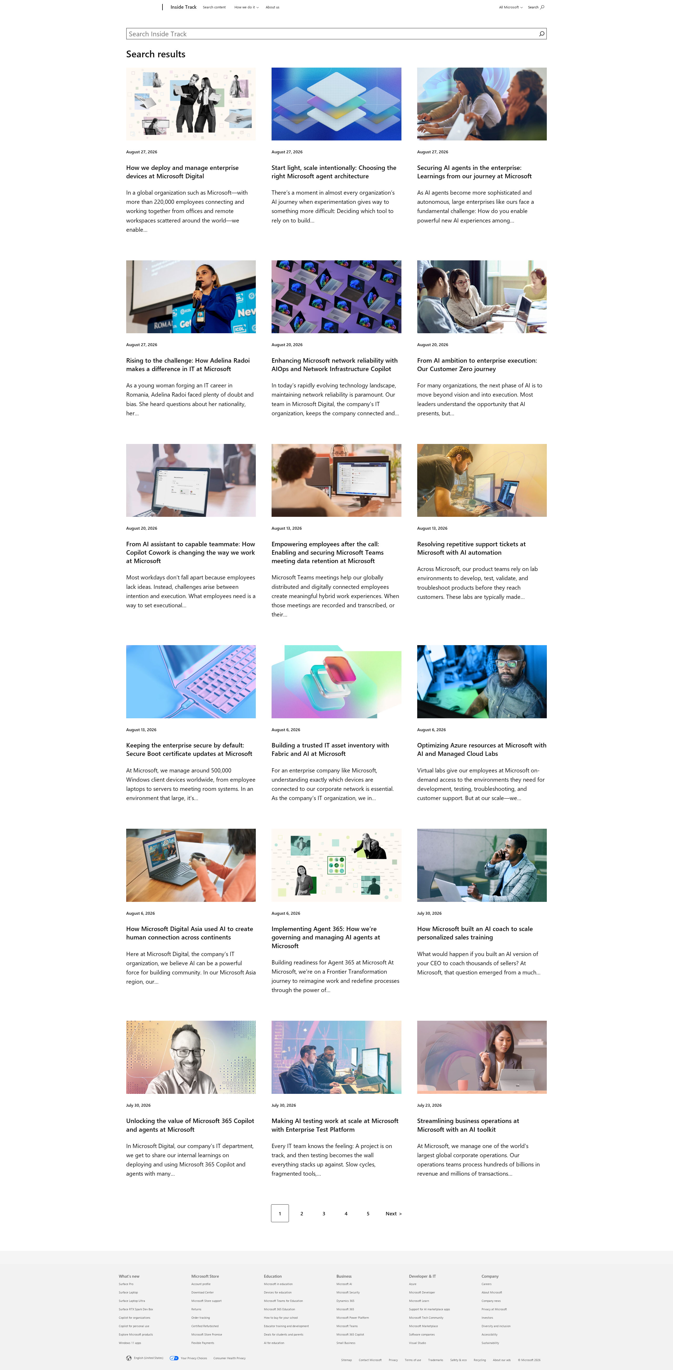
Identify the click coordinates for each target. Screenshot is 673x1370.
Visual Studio (417, 1343)
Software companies (422, 1334)
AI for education (274, 1343)
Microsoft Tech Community (426, 1318)
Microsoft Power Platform (352, 1318)
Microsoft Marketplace (423, 1326)
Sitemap (346, 1360)
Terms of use (413, 1360)
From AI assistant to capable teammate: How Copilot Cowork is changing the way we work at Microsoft (190, 552)
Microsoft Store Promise (206, 1334)
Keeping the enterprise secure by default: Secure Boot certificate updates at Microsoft (189, 749)
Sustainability (490, 1343)
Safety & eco (458, 1360)
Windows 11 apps (130, 1343)
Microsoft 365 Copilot (350, 1334)
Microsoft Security (348, 1292)
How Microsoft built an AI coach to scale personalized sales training (475, 932)
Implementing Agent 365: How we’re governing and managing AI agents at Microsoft (326, 936)
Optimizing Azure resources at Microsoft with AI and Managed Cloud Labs (482, 749)
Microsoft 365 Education (279, 1309)
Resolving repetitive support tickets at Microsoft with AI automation (471, 547)
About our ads (502, 1360)
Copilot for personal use (134, 1326)
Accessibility (489, 1334)
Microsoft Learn (419, 1301)
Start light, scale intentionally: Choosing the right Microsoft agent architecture (334, 171)
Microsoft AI (344, 1284)
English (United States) (148, 1358)
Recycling (480, 1360)
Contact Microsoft (370, 1360)
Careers (487, 1284)
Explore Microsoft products (136, 1334)
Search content (214, 7)
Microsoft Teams (347, 1326)
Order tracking (200, 1318)
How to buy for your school (281, 1318)
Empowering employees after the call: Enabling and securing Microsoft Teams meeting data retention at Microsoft (328, 552)
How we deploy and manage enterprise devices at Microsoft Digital (182, 171)
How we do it (244, 7)
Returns (196, 1309)
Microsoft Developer (422, 1292)
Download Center (202, 1292)
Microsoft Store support (206, 1301)
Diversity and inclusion (496, 1326)
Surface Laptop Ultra (132, 1301)
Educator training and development (286, 1326)
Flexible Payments (202, 1343)
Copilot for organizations (134, 1318)
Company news (491, 1301)
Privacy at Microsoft (494, 1309)
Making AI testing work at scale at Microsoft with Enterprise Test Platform (335, 1124)
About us (272, 7)
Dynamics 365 (345, 1301)
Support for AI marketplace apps (429, 1309)
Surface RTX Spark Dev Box (136, 1309)
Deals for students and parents (283, 1334)
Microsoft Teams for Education (283, 1301)
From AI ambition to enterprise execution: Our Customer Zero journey (477, 364)
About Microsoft (492, 1292)
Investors (487, 1318)
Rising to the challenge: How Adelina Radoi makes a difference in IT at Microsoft (188, 364)
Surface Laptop (128, 1292)
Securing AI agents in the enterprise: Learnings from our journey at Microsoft (474, 171)
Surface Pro (126, 1284)
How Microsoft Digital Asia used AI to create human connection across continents (189, 932)
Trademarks (435, 1360)
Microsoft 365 (345, 1309)
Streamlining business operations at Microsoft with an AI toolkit (468, 1124)
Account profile (201, 1284)
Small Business (345, 1343)
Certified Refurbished (204, 1326)
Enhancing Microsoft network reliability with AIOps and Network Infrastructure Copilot (335, 364)
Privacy (393, 1360)
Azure (412, 1284)
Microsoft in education (278, 1284)
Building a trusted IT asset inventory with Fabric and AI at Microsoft (330, 749)
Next (391, 1213)
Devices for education (278, 1292)
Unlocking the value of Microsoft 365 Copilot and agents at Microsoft (190, 1124)
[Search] (541, 33)
